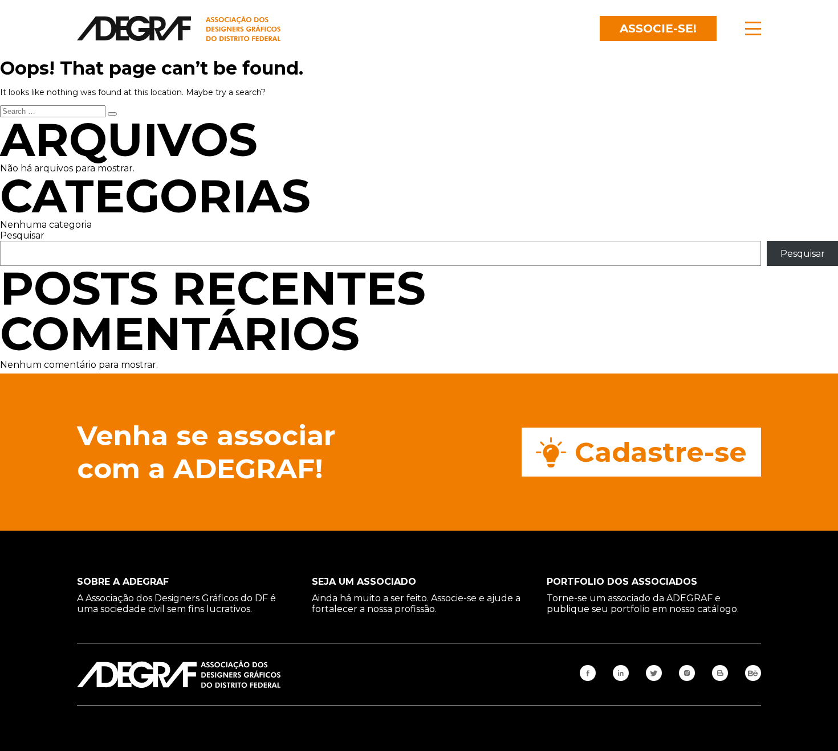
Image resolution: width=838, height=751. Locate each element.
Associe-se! (658, 28)
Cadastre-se (661, 452)
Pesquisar (22, 235)
